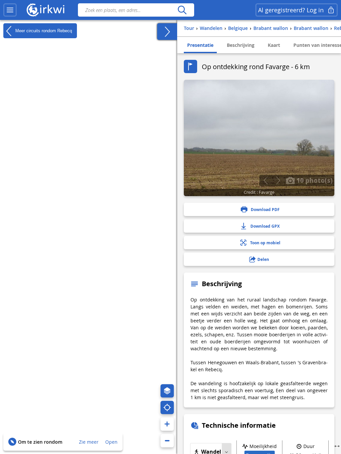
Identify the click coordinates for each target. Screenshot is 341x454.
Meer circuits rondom (43, 30)
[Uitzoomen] (167, 440)
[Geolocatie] (167, 407)
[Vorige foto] (265, 180)
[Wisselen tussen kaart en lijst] (167, 31)
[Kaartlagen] (167, 390)
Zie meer (89, 442)
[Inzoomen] (167, 424)
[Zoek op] (181, 10)
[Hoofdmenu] (10, 10)
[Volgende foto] (278, 180)
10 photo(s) (314, 180)
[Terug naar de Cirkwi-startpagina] (46, 10)
